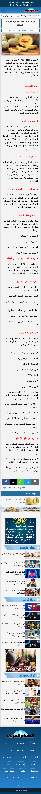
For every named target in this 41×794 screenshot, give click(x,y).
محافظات (22, 771)
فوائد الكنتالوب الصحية (21, 487)
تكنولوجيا (32, 764)
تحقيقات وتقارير (8, 771)
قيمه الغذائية (7, 487)
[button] (2, 531)
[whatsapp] (20, 482)
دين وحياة (34, 771)
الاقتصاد (9, 750)
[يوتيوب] (20, 5)
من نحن (20, 785)
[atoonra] (20, 509)
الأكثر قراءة (29, 599)
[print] (35, 482)
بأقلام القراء (34, 778)
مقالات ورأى (20, 764)
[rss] (30, 5)
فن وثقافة (20, 750)
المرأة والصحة (25, 15)
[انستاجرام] (24, 5)
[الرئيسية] (10, 5)
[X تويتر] (17, 5)
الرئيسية (34, 15)
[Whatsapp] (27, 5)
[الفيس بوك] (13, 5)
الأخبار (33, 743)
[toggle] (3, 10)
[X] (13, 482)
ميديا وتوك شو (21, 743)
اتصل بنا (5, 778)
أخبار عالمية (22, 757)
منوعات (8, 764)
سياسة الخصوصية (19, 778)
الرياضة (8, 743)
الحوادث (32, 750)
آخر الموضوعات (27, 675)
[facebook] (6, 482)
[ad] (20, 543)
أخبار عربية (34, 757)
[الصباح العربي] (30, 10)
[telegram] (28, 482)
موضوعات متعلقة (31, 493)
